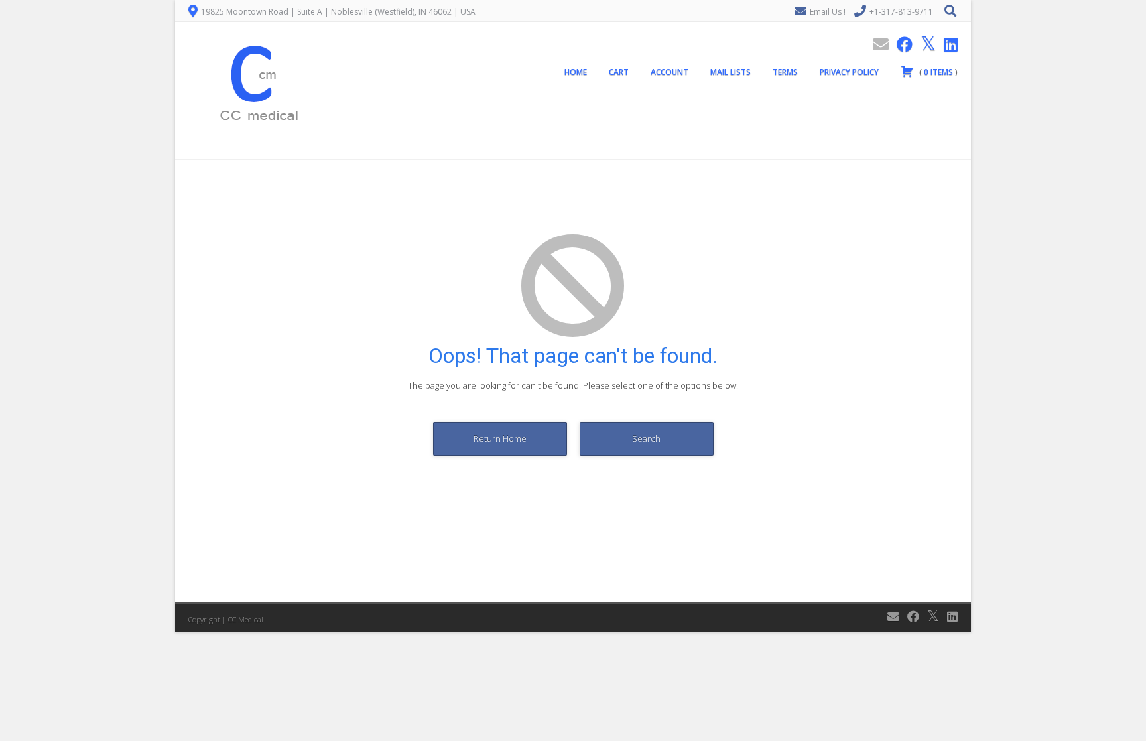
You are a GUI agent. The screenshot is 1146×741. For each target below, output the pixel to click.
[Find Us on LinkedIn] (947, 44)
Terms (785, 72)
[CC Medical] (254, 152)
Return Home (500, 438)
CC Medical (245, 619)
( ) (937, 72)
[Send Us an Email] (877, 44)
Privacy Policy (849, 72)
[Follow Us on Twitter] (924, 44)
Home (575, 72)
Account (669, 72)
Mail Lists (730, 72)
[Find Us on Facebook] (901, 44)
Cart (619, 72)
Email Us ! (828, 11)
